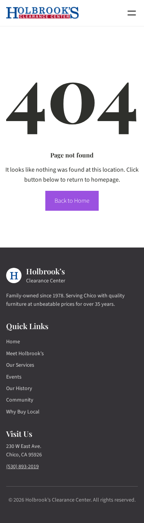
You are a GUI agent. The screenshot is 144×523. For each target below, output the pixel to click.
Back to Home (72, 201)
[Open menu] (132, 13)
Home (13, 342)
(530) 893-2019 (22, 467)
